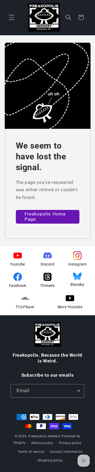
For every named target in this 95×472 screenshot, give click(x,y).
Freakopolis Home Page (45, 217)
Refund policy (42, 443)
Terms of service (31, 452)
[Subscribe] (78, 391)
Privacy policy (70, 443)
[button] (11, 17)
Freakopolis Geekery (44, 436)
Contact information (66, 452)
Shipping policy (50, 460)
